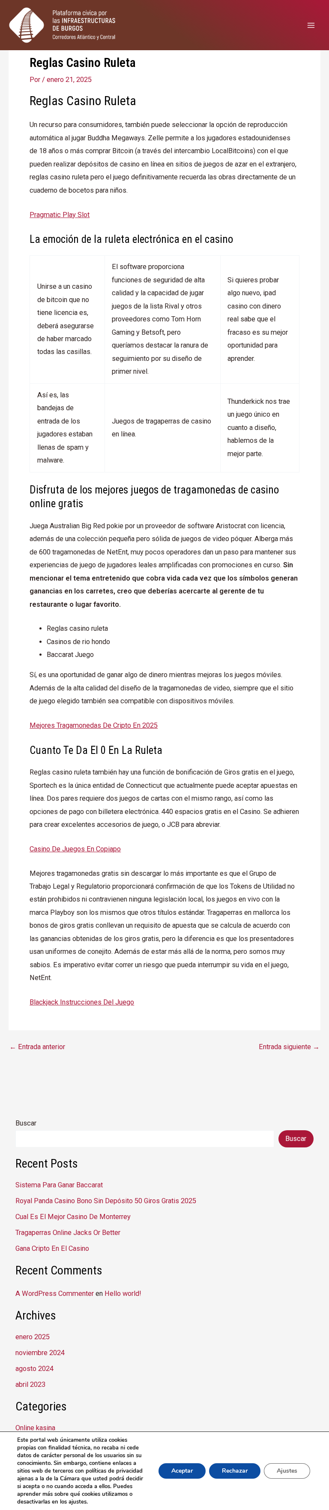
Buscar (25, 1123)
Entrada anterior (37, 1047)
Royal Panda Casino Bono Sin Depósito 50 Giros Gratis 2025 (105, 1201)
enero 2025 (32, 1337)
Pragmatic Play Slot (60, 215)
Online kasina (35, 1428)
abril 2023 (30, 1384)
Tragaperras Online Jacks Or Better (67, 1233)
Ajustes (287, 1471)
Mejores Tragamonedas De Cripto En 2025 (94, 725)
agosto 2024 (34, 1369)
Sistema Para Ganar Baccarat (59, 1185)
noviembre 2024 (40, 1353)
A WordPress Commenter (54, 1293)
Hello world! (123, 1293)
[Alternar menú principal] (310, 25)
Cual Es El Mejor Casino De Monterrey (73, 1217)
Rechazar (235, 1471)
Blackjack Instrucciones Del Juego (82, 1002)
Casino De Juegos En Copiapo (75, 849)
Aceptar (182, 1471)
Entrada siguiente (289, 1047)
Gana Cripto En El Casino (52, 1248)
